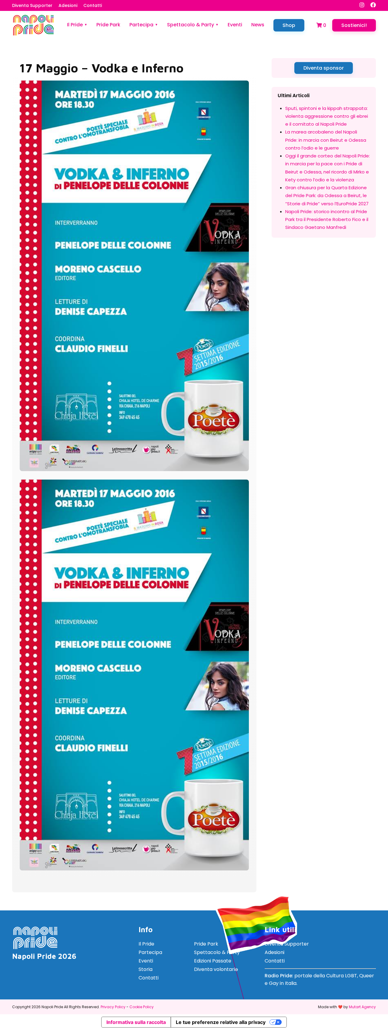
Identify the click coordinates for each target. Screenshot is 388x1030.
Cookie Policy (141, 1006)
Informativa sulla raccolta (136, 1022)
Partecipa (141, 24)
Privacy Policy (113, 1006)
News (257, 24)
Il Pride (75, 24)
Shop (289, 25)
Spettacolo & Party (190, 24)
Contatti (92, 5)
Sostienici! (354, 25)
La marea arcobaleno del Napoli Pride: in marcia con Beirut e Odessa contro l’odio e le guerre (325, 140)
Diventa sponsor (323, 67)
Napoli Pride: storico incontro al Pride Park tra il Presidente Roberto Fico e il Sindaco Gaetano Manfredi (326, 219)
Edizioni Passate (212, 960)
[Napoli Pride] (33, 34)
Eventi (235, 24)
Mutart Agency (362, 1006)
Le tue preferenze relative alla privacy (221, 1022)
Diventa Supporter (32, 5)
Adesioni (68, 5)
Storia (145, 969)
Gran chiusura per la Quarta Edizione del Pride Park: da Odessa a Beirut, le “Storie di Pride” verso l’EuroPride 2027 (327, 195)
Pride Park (108, 24)
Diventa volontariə (216, 969)
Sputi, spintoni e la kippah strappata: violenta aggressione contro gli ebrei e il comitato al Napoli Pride (326, 116)
